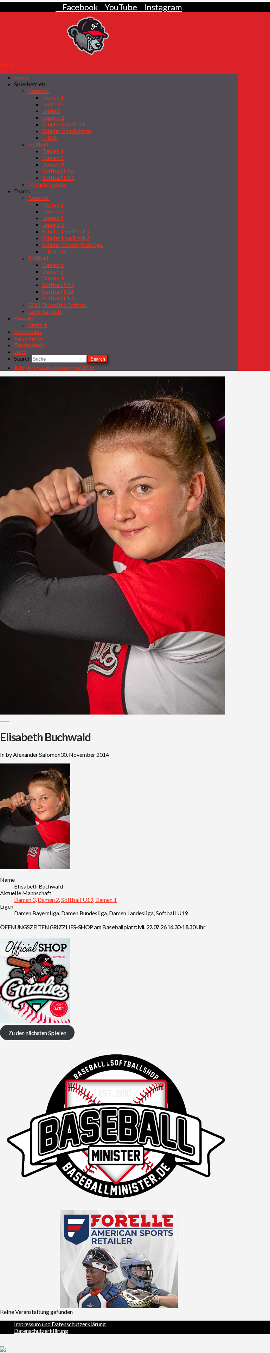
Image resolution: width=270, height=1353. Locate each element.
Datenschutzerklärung (41, 1330)
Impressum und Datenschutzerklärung (60, 1324)
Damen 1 (106, 899)
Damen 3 (25, 899)
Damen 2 (48, 899)
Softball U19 (77, 899)
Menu (7, 65)
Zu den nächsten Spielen (37, 1032)
